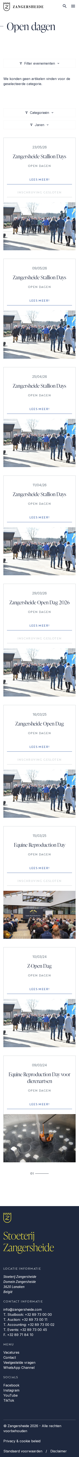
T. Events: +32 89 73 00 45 (25, 1330)
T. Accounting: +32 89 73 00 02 (28, 1324)
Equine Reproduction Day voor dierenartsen (39, 1077)
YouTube (10, 1395)
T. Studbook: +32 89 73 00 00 (27, 1314)
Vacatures (11, 1352)
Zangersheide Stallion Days (39, 156)
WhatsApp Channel (19, 1367)
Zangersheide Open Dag (39, 723)
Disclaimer (58, 1451)
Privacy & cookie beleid (21, 1441)
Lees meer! (39, 179)
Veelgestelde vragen (19, 1362)
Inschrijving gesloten (39, 192)
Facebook (11, 1385)
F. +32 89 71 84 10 (18, 1335)
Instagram (11, 1390)
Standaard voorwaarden (22, 1451)
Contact (9, 1357)
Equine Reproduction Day (39, 844)
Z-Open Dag (39, 965)
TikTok (8, 1400)
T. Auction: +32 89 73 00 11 (25, 1319)
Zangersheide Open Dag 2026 (39, 602)
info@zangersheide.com (22, 1309)
